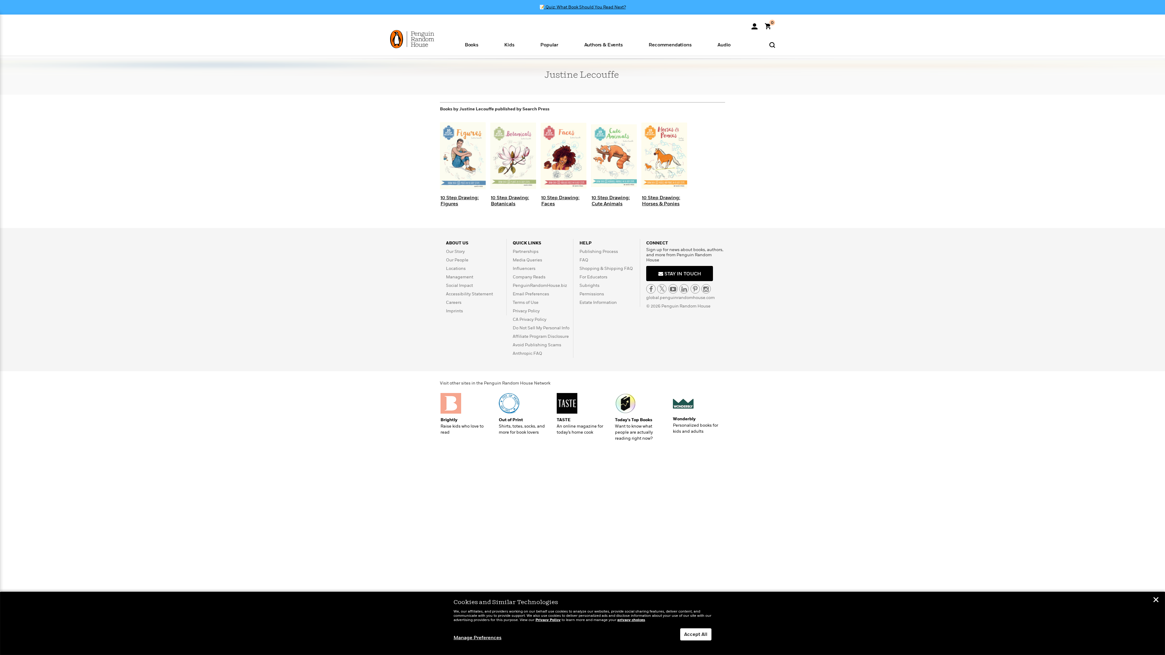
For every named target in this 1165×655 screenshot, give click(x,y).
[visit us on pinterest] (695, 289)
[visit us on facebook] (651, 289)
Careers (453, 302)
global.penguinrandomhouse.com (680, 298)
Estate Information (598, 302)
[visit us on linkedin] (684, 289)
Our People (457, 260)
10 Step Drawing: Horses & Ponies (661, 200)
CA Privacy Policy (529, 319)
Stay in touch (682, 273)
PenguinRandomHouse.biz (540, 285)
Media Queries (527, 260)
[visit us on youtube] (673, 289)
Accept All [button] (695, 634)
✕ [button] (1156, 600)
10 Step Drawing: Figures (460, 200)
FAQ (583, 260)
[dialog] (582, 623)
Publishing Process (598, 251)
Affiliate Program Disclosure (541, 336)
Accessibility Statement (469, 294)
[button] (471, 44)
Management (459, 277)
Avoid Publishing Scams (537, 345)
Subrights (589, 285)
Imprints (454, 311)
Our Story (455, 251)
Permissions (591, 294)
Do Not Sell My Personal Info (541, 328)
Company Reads (529, 277)
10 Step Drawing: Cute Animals (611, 200)
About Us (457, 243)
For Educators (593, 277)
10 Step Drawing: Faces (560, 200)
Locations (456, 268)
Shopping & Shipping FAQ (606, 268)
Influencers (524, 268)
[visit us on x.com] (662, 289)
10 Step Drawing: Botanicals (510, 200)
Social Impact (459, 285)
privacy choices (631, 620)
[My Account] (754, 24)
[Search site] (772, 44)
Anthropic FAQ (527, 353)
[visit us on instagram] (706, 289)
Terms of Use (526, 302)
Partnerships (526, 251)
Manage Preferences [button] (477, 637)
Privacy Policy (526, 311)
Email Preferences (531, 294)
